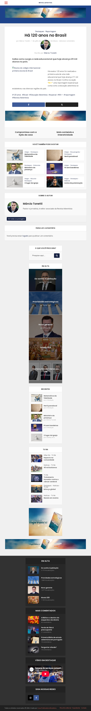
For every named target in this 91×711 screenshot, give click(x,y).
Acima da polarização (73, 183)
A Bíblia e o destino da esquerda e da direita (50, 619)
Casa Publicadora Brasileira (47, 708)
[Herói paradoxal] (37, 408)
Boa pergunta (75, 152)
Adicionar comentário (67, 41)
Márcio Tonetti (24, 41)
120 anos (17, 95)
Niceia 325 (45, 347)
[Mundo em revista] (37, 498)
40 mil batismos (50, 467)
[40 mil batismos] (37, 468)
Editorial (67, 181)
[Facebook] (36, 697)
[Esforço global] (37, 489)
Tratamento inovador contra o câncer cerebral (51, 479)
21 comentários (46, 632)
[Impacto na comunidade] (37, 458)
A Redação (46, 328)
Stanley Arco (47, 305)
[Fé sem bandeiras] (37, 427)
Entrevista (36, 165)
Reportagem (51, 31)
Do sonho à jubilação (45, 278)
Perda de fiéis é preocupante (47, 628)
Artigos (27, 152)
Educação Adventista (39, 95)
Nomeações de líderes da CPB (45, 370)
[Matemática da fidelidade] (37, 398)
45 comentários (46, 622)
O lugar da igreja (31, 183)
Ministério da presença (30, 168)
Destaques (39, 31)
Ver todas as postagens (16, 219)
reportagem (70, 95)
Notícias (47, 465)
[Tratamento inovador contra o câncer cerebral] (37, 478)
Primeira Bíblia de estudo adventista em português (51, 638)
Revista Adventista (21, 97)
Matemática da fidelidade (31, 155)
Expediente (76, 708)
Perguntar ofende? (49, 647)
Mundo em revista (51, 498)
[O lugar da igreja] (37, 437)
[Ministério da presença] (37, 418)
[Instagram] (30, 697)
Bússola (33, 179)
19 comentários (46, 642)
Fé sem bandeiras (71, 167)
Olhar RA (47, 455)
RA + (50, 83)
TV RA (53, 455)
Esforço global (50, 489)
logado (25, 236)
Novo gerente (45, 324)
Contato (83, 708)
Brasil (25, 95)
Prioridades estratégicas (45, 301)
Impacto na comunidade (49, 459)
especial (53, 95)
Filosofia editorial (65, 708)
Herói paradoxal (71, 156)
